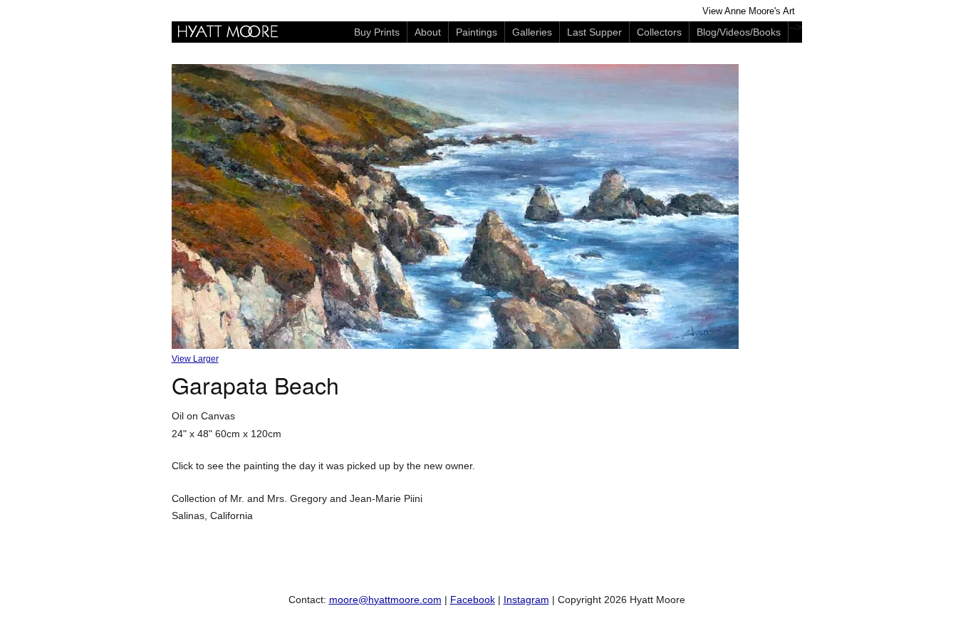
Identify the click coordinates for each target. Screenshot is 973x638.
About (428, 32)
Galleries (532, 32)
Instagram (526, 599)
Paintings (476, 32)
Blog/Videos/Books (739, 32)
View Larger (195, 359)
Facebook (472, 599)
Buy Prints (377, 32)
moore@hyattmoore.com (385, 599)
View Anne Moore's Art (748, 11)
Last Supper (594, 32)
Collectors (659, 32)
